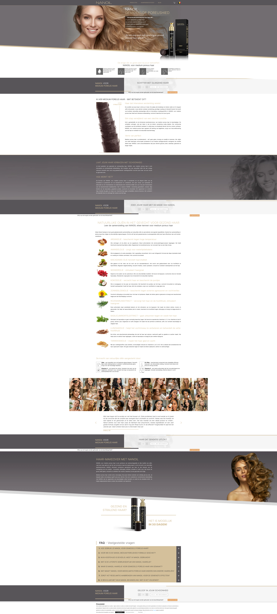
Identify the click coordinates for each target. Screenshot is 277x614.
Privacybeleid (100, 604)
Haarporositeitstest (147, 2)
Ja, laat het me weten (172, 92)
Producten (133, 2)
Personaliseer (140, 612)
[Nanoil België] (104, 2)
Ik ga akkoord (120, 612)
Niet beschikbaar (161, 87)
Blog (159, 2)
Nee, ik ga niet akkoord (130, 612)
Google (154, 610)
